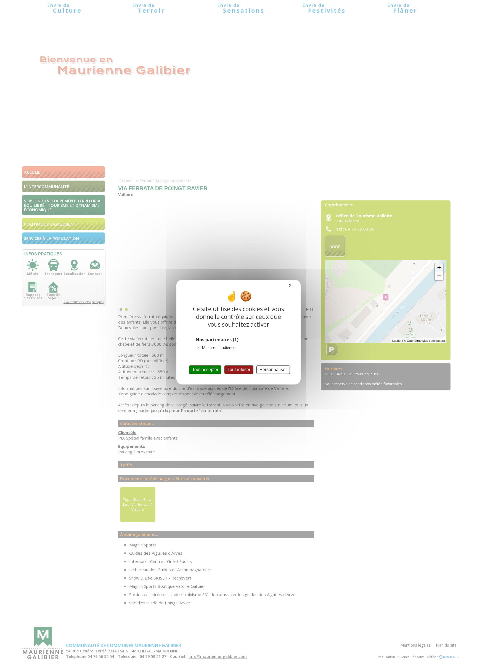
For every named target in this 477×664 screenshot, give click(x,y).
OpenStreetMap (417, 340)
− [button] (439, 276)
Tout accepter (205, 369)
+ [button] (439, 267)
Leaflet (396, 340)
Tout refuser (238, 369)
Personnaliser (273, 369)
